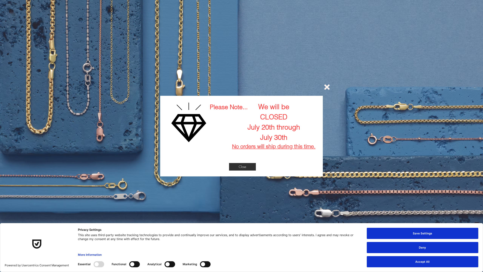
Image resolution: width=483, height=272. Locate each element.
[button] (327, 87)
